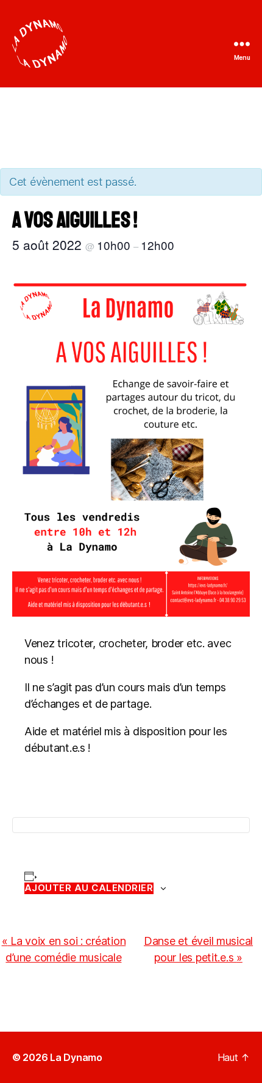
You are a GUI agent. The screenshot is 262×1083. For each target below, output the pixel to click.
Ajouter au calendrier (89, 888)
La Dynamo (76, 1057)
